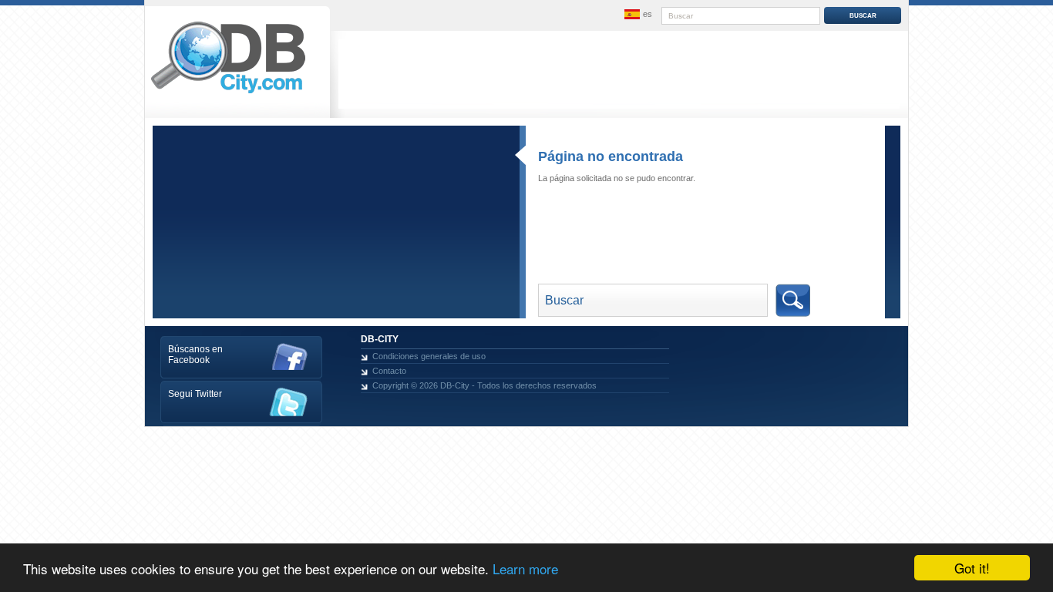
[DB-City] (228, 93)
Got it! (972, 567)
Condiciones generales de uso (429, 356)
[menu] (637, 15)
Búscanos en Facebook (195, 354)
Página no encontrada (610, 156)
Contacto (389, 370)
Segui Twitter (195, 393)
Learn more (525, 568)
